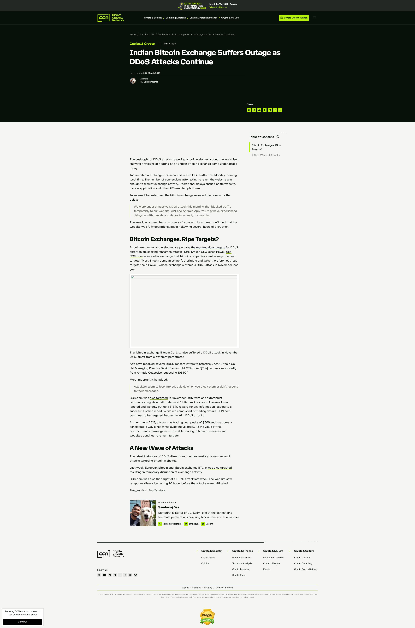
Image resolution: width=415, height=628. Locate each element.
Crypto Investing (241, 569)
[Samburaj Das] (143, 513)
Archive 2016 (147, 34)
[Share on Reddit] (259, 110)
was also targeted (220, 467)
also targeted (159, 398)
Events (266, 569)
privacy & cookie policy (25, 614)
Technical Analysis (242, 563)
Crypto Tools (238, 575)
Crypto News (208, 557)
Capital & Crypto (142, 44)
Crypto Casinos (302, 557)
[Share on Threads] (254, 110)
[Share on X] (249, 110)
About (185, 587)
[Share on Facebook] (265, 110)
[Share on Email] (275, 110)
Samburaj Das (151, 81)
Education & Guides (273, 557)
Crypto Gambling (303, 563)
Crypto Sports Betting (305, 569)
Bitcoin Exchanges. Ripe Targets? (266, 147)
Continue (23, 621)
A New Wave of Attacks (266, 155)
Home (133, 34)
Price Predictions (241, 557)
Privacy (208, 587)
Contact (196, 587)
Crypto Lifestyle (271, 563)
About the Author (167, 502)
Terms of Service (224, 587)
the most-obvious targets (208, 247)
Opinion (205, 563)
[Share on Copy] (280, 110)
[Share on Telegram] (270, 110)
